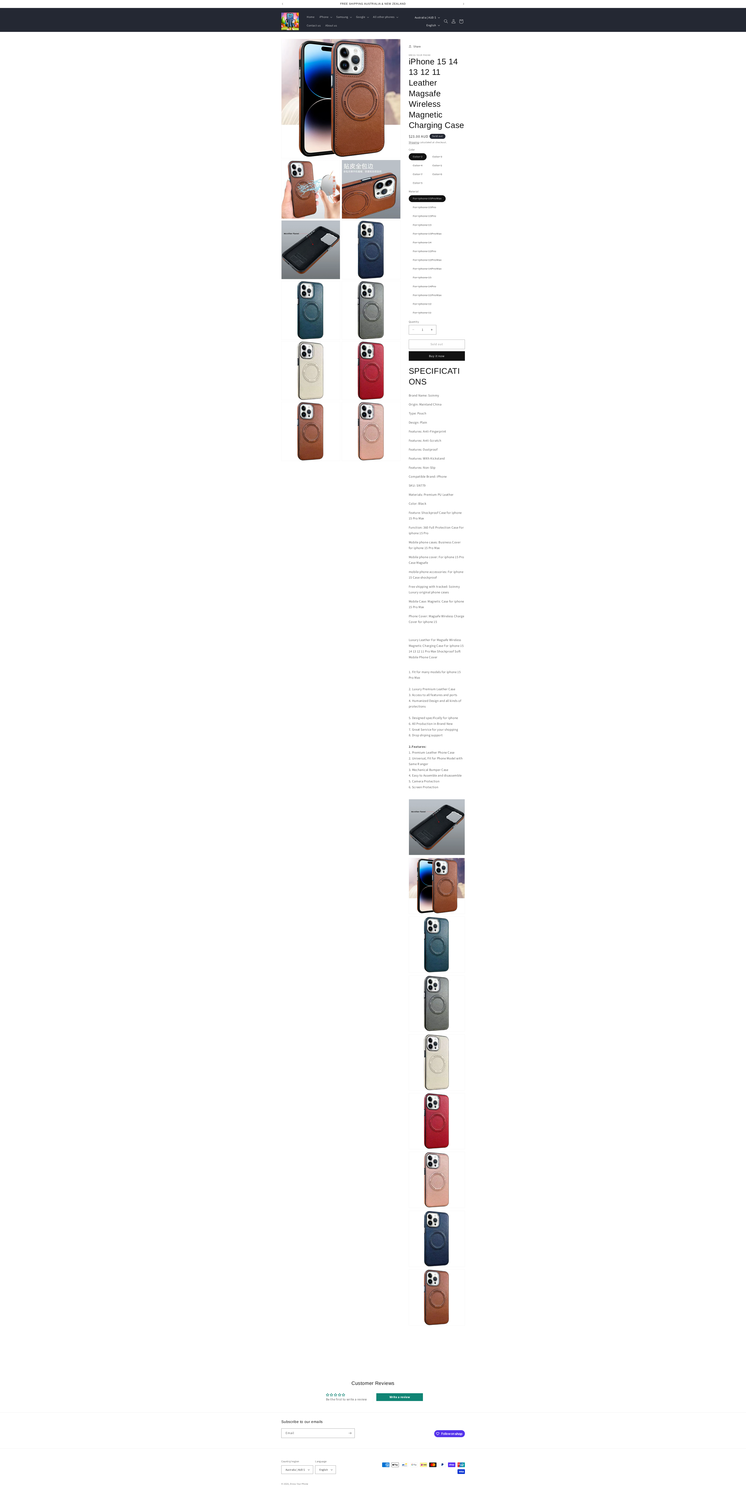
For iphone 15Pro (426, 208)
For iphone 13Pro (426, 217)
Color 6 (439, 175)
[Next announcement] (463, 4)
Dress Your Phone (299, 1483)
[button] (325, 17)
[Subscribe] (349, 1433)
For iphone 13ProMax (429, 234)
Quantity (414, 321)
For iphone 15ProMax (429, 199)
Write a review (400, 1397)
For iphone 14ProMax (429, 269)
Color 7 (420, 175)
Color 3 (439, 157)
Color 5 (420, 184)
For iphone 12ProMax (429, 261)
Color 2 (420, 157)
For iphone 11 (424, 313)
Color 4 (420, 166)
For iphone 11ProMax (429, 296)
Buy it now (436, 356)
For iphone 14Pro (426, 287)
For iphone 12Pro (426, 252)
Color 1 (439, 166)
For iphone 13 (424, 226)
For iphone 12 (424, 304)
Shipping (414, 142)
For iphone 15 (424, 278)
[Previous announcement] (282, 4)
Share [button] (417, 46)
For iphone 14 (424, 243)
